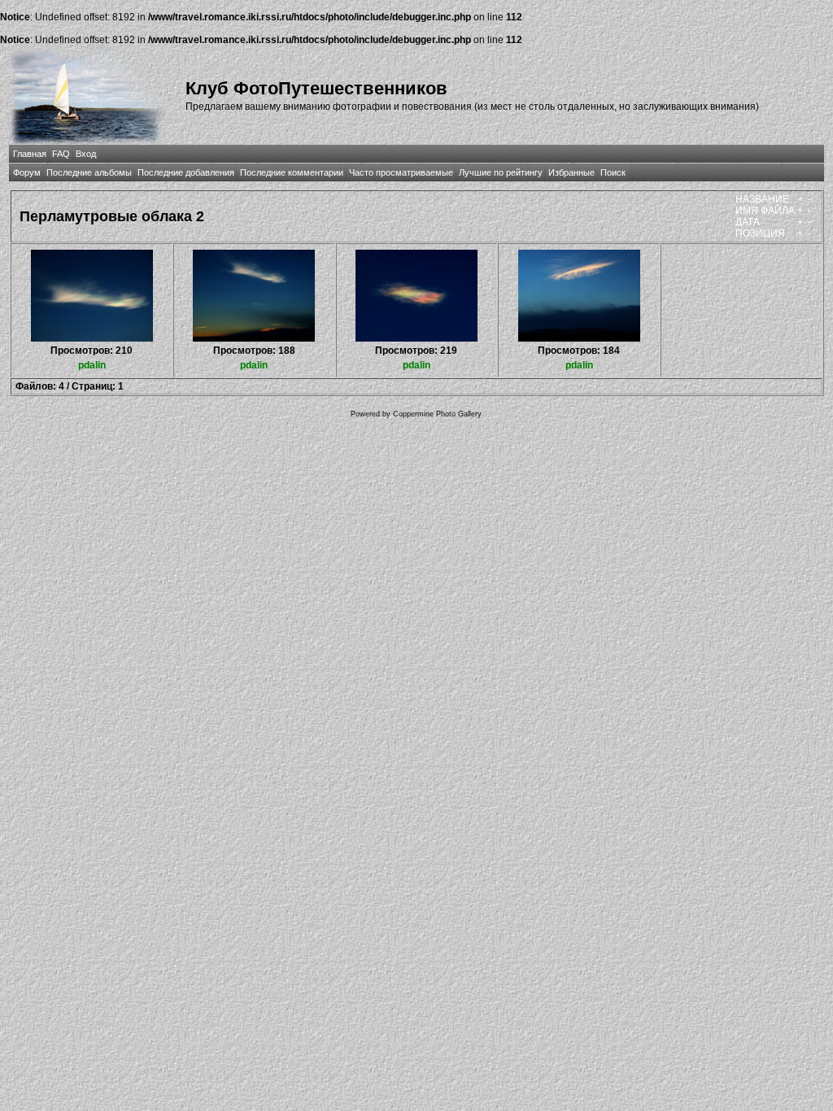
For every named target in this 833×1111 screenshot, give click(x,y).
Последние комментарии (291, 172)
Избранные (571, 172)
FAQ (61, 154)
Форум (27, 172)
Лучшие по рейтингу (501, 172)
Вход (86, 154)
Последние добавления (185, 172)
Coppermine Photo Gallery (437, 414)
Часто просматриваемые (401, 172)
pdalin (92, 365)
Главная (29, 154)
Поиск (613, 172)
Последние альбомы (89, 172)
